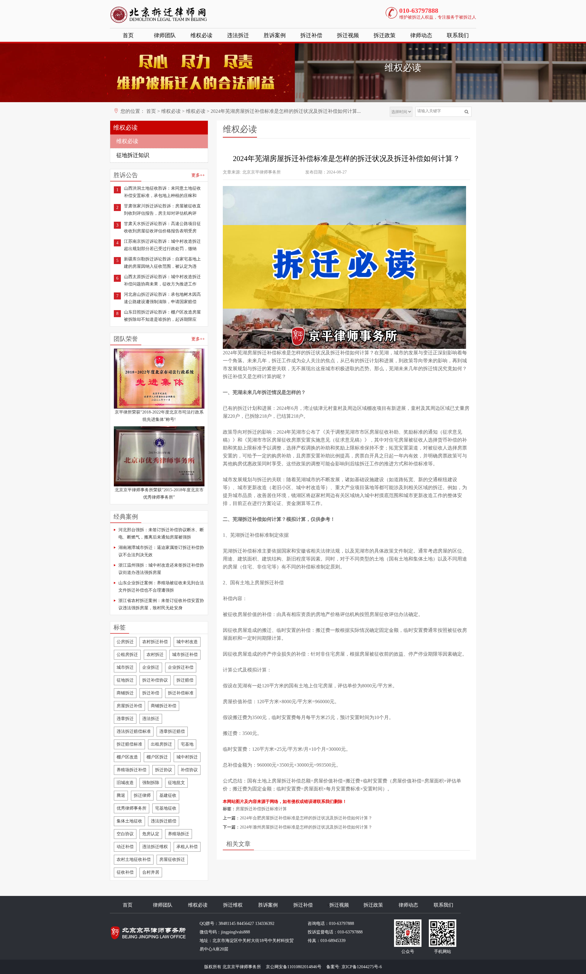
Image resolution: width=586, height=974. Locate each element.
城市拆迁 (125, 667)
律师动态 (421, 35)
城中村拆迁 (187, 757)
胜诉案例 (275, 35)
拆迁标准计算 (274, 809)
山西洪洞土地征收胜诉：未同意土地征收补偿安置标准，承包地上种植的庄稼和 (162, 192)
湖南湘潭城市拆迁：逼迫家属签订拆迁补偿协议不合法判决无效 (161, 551)
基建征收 (167, 795)
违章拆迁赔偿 (172, 731)
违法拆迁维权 (155, 846)
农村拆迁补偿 (155, 641)
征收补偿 (125, 872)
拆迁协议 (163, 770)
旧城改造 (125, 782)
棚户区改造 (127, 757)
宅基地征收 (165, 808)
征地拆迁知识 (132, 155)
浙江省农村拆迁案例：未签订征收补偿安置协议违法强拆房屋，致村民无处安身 (161, 604)
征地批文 (176, 782)
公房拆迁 (125, 641)
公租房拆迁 (127, 654)
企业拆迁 (150, 667)
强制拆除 (150, 782)
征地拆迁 (125, 680)
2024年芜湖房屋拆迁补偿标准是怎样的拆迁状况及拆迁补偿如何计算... (286, 111)
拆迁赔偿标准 (129, 744)
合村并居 (150, 872)
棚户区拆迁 (157, 757)
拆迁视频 (348, 35)
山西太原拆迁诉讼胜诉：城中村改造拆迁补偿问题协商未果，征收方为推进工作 (162, 280)
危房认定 (150, 834)
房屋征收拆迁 (172, 859)
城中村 (303, 487)
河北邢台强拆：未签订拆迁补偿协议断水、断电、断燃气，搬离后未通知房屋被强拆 (161, 533)
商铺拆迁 (125, 693)
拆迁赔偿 (185, 680)
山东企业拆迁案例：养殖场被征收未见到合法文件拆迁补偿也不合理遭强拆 (161, 587)
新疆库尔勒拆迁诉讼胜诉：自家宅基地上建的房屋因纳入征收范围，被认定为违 (162, 263)
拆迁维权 (233, 905)
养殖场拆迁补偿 (131, 770)
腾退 (121, 795)
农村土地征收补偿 (134, 859)
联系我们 (458, 35)
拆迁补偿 (311, 35)
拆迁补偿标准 (181, 693)
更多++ (198, 175)
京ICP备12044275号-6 (362, 967)
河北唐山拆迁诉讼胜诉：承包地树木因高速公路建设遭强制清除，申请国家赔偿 (162, 298)
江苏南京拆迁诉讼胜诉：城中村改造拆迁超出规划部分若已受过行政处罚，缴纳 (162, 245)
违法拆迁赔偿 (163, 821)
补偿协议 (189, 770)
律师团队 (165, 35)
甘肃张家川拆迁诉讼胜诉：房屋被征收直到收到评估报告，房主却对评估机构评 (162, 210)
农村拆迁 (155, 654)
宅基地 (187, 744)
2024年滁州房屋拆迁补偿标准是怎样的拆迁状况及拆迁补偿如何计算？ (306, 827)
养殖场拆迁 (178, 834)
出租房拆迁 (161, 744)
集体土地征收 (129, 821)
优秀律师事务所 (131, 808)
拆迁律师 (142, 795)
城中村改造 (187, 641)
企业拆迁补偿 (181, 667)
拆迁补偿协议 (155, 680)
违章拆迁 (125, 718)
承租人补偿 (187, 846)
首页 (128, 35)
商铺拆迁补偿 (163, 706)
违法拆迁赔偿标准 (134, 731)
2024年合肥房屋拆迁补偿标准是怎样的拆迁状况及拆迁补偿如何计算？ (306, 818)
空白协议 (125, 834)
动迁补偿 (125, 846)
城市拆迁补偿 (185, 654)
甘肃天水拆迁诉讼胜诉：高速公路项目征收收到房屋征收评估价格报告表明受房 (162, 227)
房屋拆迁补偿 (129, 706)
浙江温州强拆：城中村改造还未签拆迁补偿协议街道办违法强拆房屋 (161, 569)
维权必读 (201, 35)
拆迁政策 (385, 35)
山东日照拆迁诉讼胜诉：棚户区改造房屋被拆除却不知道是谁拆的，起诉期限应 (162, 316)
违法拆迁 (238, 35)
